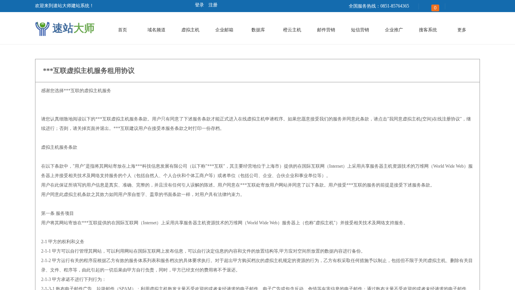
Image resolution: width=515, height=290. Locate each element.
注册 (213, 5)
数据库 (258, 29)
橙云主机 (292, 29)
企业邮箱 (224, 29)
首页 (122, 29)
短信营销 (360, 29)
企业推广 (394, 29)
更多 (461, 29)
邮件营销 (326, 29)
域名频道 (156, 29)
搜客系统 (428, 29)
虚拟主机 (190, 29)
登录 (199, 5)
